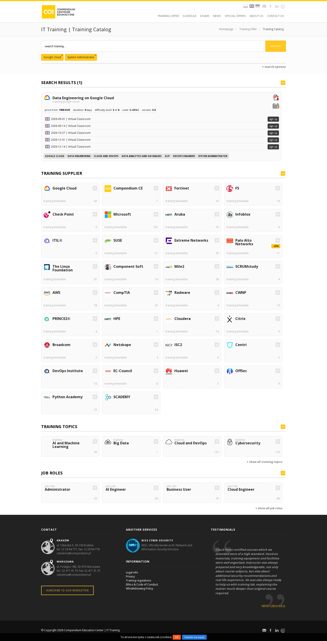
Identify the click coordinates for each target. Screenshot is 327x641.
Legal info (132, 572)
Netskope (122, 344)
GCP (167, 156)
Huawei (181, 370)
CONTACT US (275, 16)
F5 (237, 188)
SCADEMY (121, 396)
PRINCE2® (61, 318)
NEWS (217, 16)
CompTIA (121, 292)
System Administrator (212, 156)
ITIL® (57, 240)
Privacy (130, 576)
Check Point (63, 214)
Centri (241, 344)
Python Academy (67, 396)
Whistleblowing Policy (139, 588)
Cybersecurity (247, 442)
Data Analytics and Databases (141, 156)
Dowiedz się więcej (194, 637)
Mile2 (179, 266)
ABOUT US (256, 16)
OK (176, 637)
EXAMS (205, 16)
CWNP (240, 292)
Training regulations (138, 580)
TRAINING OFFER (168, 16)
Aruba (179, 214)
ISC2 (178, 344)
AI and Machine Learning (66, 444)
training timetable (55, 201)
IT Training (113, 630)
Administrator (57, 488)
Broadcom (61, 344)
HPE (116, 318)
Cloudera (182, 318)
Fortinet (181, 188)
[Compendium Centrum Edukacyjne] (58, 11)
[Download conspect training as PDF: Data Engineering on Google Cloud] (276, 98)
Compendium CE (128, 188)
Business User (179, 488)
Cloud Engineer (241, 488)
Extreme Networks (191, 240)
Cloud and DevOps (106, 156)
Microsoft (122, 214)
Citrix (240, 318)
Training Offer (248, 29)
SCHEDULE (190, 16)
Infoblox (242, 214)
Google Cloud (54, 156)
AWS (56, 292)
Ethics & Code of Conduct (142, 584)
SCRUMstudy (246, 266)
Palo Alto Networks (244, 242)
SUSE (117, 240)
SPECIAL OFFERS (235, 16)
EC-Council (122, 370)
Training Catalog (273, 29)
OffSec (241, 370)
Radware (182, 292)
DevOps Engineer (184, 156)
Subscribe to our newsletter (67, 590)
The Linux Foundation (62, 268)
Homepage (226, 29)
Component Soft (128, 266)
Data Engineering (79, 156)
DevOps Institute (67, 370)
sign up (273, 119)
